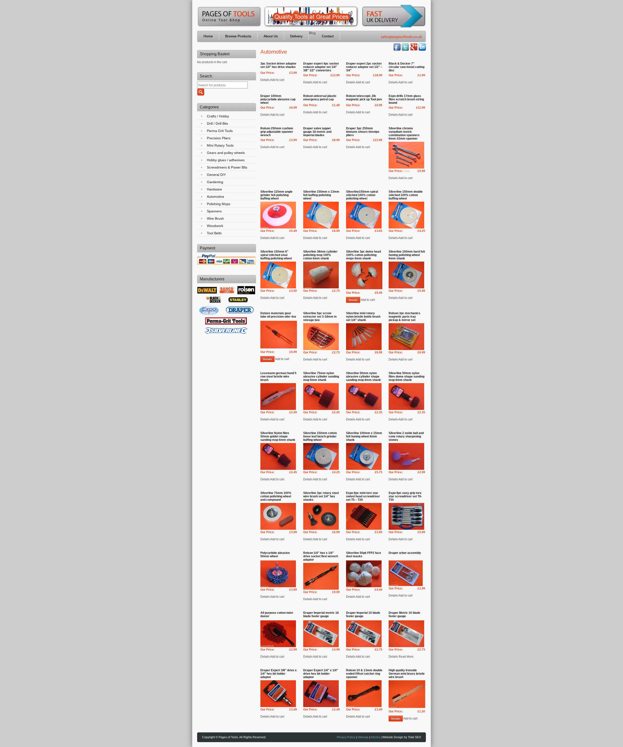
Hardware (214, 189)
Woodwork (215, 226)
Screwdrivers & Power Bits (227, 167)
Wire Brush (215, 218)
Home (208, 36)
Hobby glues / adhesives (226, 160)
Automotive (215, 197)
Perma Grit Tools (220, 131)
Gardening (215, 182)
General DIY (216, 175)
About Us (271, 36)
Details (353, 299)
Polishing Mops (218, 204)
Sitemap (362, 737)
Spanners (214, 211)
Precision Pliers (218, 138)
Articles (375, 737)
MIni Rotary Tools (220, 145)
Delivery (296, 36)
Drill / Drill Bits (217, 123)
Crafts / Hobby (218, 116)
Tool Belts (214, 233)
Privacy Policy (346, 737)
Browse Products (238, 36)
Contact (328, 36)
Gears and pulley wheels (226, 153)
